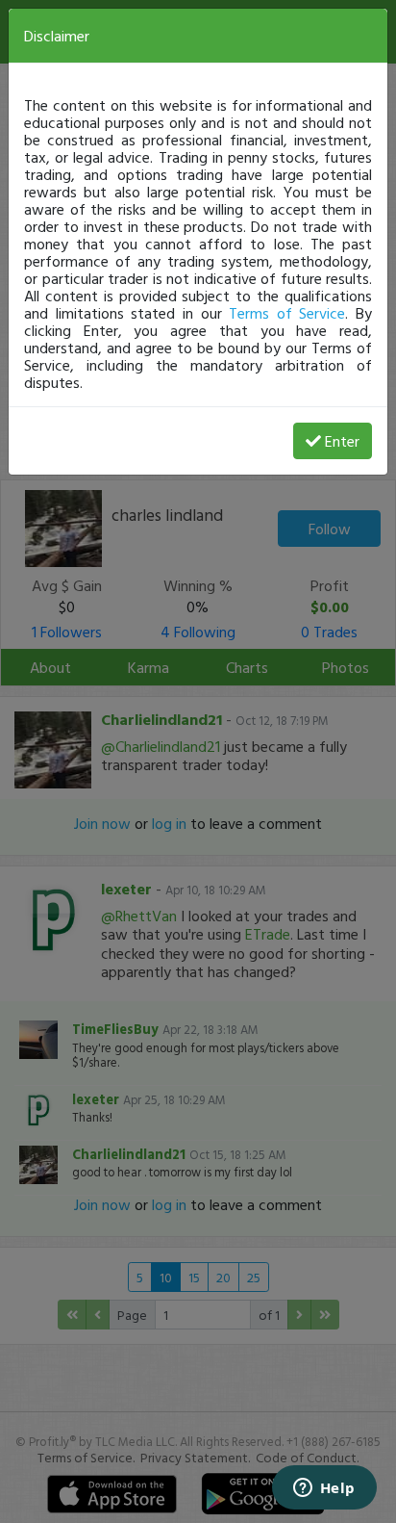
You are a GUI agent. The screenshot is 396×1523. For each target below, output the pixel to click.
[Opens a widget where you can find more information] (324, 1489)
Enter (342, 440)
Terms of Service (287, 312)
